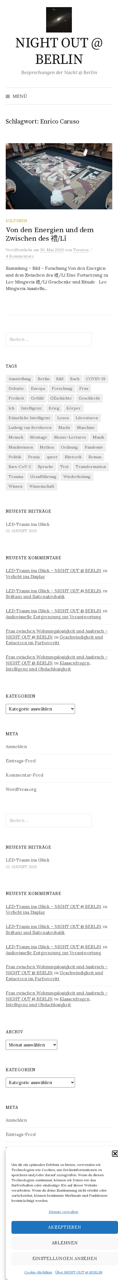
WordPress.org (21, 789)
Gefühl (37, 398)
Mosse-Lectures (70, 437)
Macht (64, 427)
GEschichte (61, 398)
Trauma (16, 476)
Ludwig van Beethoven (30, 427)
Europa (38, 388)
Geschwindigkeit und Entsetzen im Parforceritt (54, 640)
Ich (11, 408)
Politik (15, 456)
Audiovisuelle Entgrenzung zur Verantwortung (53, 616)
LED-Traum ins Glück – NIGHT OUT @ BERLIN (53, 570)
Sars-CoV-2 (20, 466)
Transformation (91, 466)
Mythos (47, 447)
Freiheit (16, 398)
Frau (83, 388)
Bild (59, 378)
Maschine (86, 427)
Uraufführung (43, 476)
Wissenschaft (41, 486)
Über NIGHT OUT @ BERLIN (78, 1272)
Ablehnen (65, 1242)
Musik (98, 437)
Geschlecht (89, 398)
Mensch (16, 437)
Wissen (15, 486)
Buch (74, 378)
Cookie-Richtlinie (38, 1272)
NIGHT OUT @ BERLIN (59, 51)
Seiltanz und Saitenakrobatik (35, 596)
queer (52, 456)
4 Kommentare (20, 256)
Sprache (45, 466)
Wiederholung (77, 476)
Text (64, 466)
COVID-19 (95, 378)
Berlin (43, 378)
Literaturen (87, 417)
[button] (115, 1154)
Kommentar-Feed (24, 775)
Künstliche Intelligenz (29, 417)
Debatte (16, 388)
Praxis (34, 456)
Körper (73, 408)
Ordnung (69, 447)
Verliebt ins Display (25, 576)
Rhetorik (73, 456)
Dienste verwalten (63, 1212)
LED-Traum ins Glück (28, 524)
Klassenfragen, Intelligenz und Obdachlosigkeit (48, 666)
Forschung (62, 388)
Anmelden (16, 746)
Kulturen (16, 220)
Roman (94, 456)
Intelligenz (31, 408)
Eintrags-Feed (21, 760)
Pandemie (94, 447)
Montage (38, 437)
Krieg (54, 408)
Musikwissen (21, 447)
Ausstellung (20, 378)
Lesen (63, 417)
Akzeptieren (64, 1227)
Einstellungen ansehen (64, 1258)
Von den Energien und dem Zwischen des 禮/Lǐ (50, 234)
